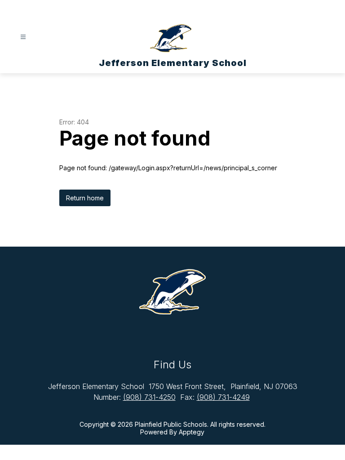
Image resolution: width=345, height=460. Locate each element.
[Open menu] (23, 37)
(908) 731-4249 (223, 397)
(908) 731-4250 (149, 397)
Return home (85, 198)
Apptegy (191, 432)
